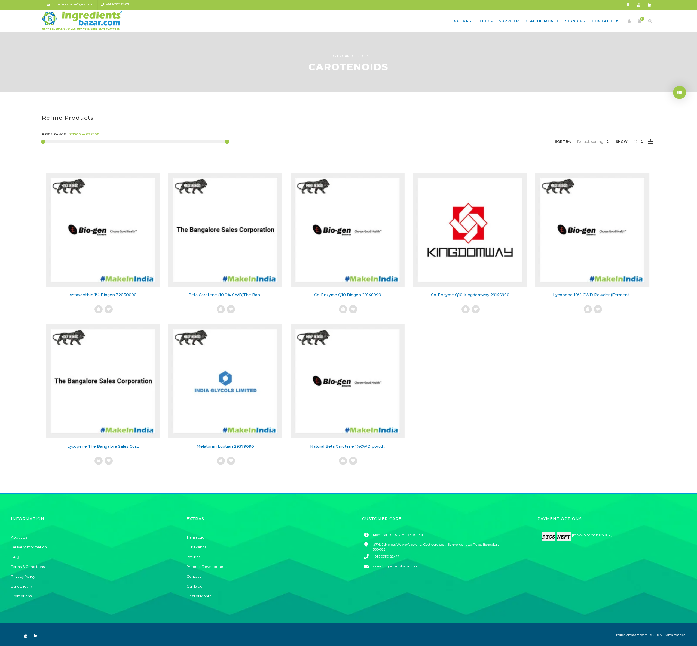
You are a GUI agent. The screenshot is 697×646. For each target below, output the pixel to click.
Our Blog (195, 586)
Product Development (207, 566)
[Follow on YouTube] (638, 5)
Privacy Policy (23, 576)
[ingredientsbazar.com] (82, 20)
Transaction (197, 537)
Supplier (509, 21)
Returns (193, 557)
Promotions (21, 596)
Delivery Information (29, 547)
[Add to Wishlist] (108, 309)
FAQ (15, 557)
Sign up (574, 21)
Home (333, 56)
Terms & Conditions (28, 566)
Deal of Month (542, 21)
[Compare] (98, 309)
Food (484, 21)
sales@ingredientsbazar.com (395, 566)
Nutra (461, 21)
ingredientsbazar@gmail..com (73, 4)
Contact (194, 576)
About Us (19, 537)
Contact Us (606, 21)
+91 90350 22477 (117, 4)
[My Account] (629, 21)
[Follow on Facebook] (627, 5)
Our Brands (196, 547)
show (679, 92)
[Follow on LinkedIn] (649, 5)
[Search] (650, 21)
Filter (650, 137)
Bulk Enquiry (22, 586)
